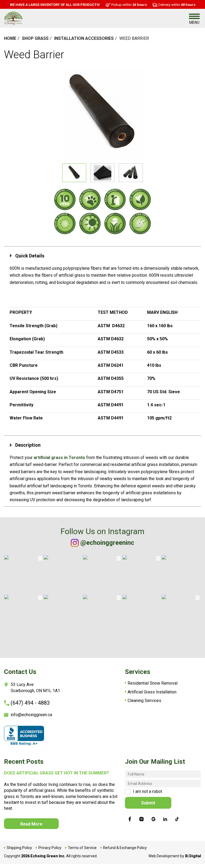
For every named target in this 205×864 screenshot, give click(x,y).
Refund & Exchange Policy (125, 848)
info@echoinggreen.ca (31, 714)
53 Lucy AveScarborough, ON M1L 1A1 (35, 687)
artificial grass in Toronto (59, 457)
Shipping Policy (19, 848)
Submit (148, 802)
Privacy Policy (49, 848)
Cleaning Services (144, 700)
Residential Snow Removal (153, 683)
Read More (31, 824)
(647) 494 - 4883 (30, 703)
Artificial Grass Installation (152, 692)
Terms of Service (82, 848)
